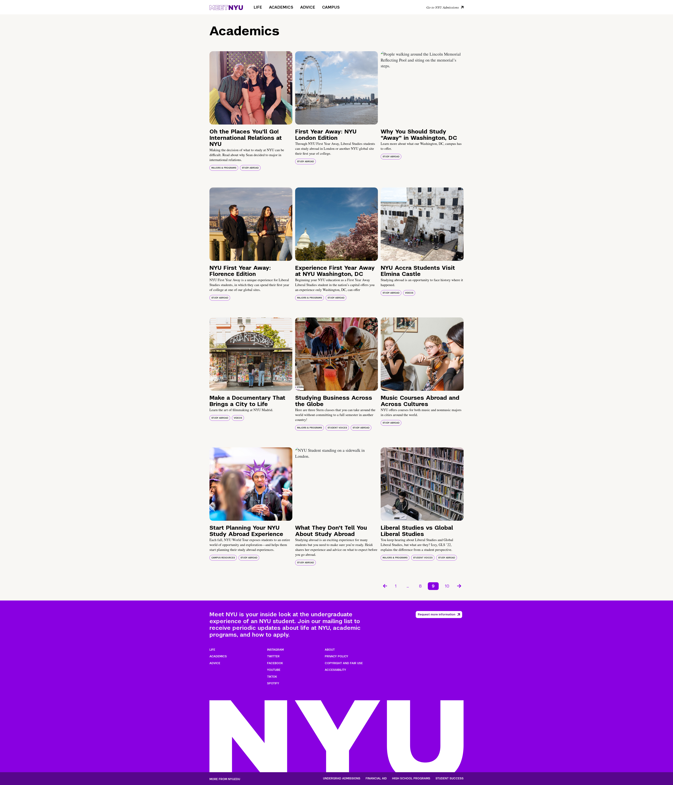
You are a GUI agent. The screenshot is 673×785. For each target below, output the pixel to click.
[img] (250, 88)
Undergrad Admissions (341, 778)
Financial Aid (376, 778)
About (330, 650)
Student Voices (337, 427)
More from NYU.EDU (224, 779)
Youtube (273, 670)
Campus (331, 7)
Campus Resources (223, 557)
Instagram (275, 650)
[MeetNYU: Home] (226, 7)
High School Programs (411, 778)
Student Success (450, 778)
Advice (307, 7)
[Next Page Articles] (460, 585)
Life (258, 7)
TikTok (272, 677)
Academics (281, 7)
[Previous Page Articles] (385, 585)
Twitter (273, 656)
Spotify (273, 683)
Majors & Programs (223, 167)
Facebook (275, 663)
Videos (409, 292)
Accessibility (335, 670)
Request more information (436, 614)
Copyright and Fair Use (344, 663)
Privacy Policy (336, 656)
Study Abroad (250, 167)
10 (447, 586)
